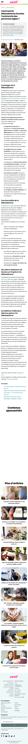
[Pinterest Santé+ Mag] (3, 736)
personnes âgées (6, 279)
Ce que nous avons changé (8, 687)
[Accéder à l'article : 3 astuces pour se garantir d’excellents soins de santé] (14, 657)
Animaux (3, 706)
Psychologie (18, 705)
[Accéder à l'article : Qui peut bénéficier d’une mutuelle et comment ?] (14, 533)
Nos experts (18, 692)
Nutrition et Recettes (6, 708)
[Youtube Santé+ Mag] (6, 736)
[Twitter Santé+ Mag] (12, 736)
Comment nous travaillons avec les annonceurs (13, 34)
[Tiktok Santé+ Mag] (14, 736)
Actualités (17, 710)
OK (14, 725)
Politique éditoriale (8, 685)
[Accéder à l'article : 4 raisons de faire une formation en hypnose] (14, 637)
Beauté (3, 710)
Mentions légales (19, 681)
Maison (16, 703)
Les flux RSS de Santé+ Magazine (20, 694)
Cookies (17, 688)
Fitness (16, 706)
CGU (16, 683)
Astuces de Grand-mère (6, 703)
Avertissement (9, 692)
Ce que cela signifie (12, 379)
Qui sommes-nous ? (8, 681)
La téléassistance (6, 206)
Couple (16, 708)
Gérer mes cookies (19, 697)
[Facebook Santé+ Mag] (1, 736)
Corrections (10, 690)
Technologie (4, 712)
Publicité (11, 696)
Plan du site (17, 690)
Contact (11, 694)
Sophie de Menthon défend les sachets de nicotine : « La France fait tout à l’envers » (15, 392)
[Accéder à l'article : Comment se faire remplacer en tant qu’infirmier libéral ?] (14, 493)
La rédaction (10, 683)
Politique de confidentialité (18, 685)
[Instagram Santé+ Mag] (9, 736)
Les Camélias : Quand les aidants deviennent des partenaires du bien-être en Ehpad (14, 625)
